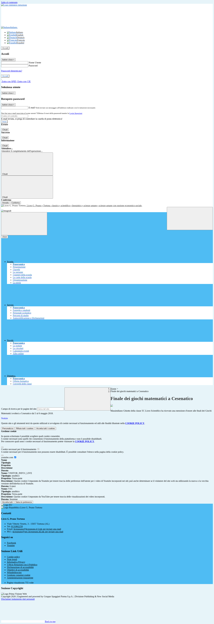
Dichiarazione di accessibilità (20, 567)
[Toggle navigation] (24, 223)
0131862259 (17, 526)
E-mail (32, 107)
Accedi (5, 48)
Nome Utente (35, 62)
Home (113, 388)
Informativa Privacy (16, 562)
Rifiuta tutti (24, 428)
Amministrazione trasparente (20, 577)
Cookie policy (13, 557)
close (4, 237)
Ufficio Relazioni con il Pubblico (22, 564)
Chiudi (5, 130)
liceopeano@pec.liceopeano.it (38, 531)
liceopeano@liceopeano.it (37, 529)
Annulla (5, 203)
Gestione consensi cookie (18, 575)
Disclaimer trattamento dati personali (18, 599)
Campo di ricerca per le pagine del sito (18, 409)
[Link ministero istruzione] (14, 5)
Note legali (12, 559)
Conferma (16, 203)
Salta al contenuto (9, 2)
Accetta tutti (45, 428)
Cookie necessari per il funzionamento (19, 449)
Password (33, 65)
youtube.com (7, 457)
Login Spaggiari (75, 113)
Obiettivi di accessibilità (18, 570)
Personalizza (7, 428)
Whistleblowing (14, 572)
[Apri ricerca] (190, 218)
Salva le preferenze (24, 502)
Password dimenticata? (11, 71)
